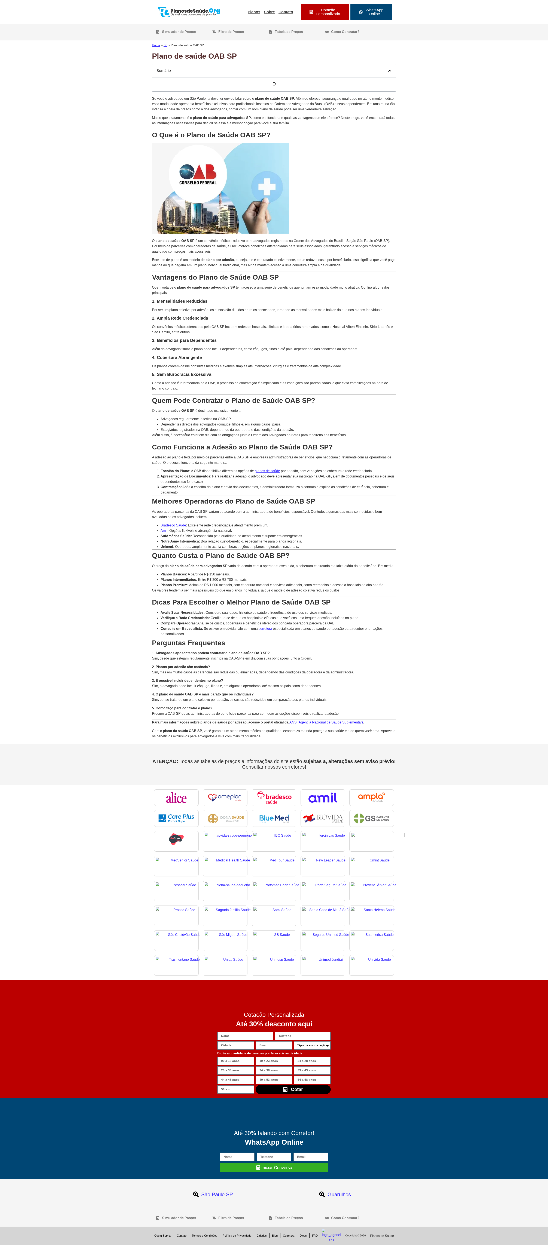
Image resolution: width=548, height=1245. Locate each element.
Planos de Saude (382, 1236)
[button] (390, 71)
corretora (265, 628)
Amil (164, 530)
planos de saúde (267, 471)
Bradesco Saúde (173, 525)
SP (165, 45)
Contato (285, 12)
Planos (254, 12)
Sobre (269, 12)
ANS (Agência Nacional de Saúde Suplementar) (326, 722)
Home (156, 45)
